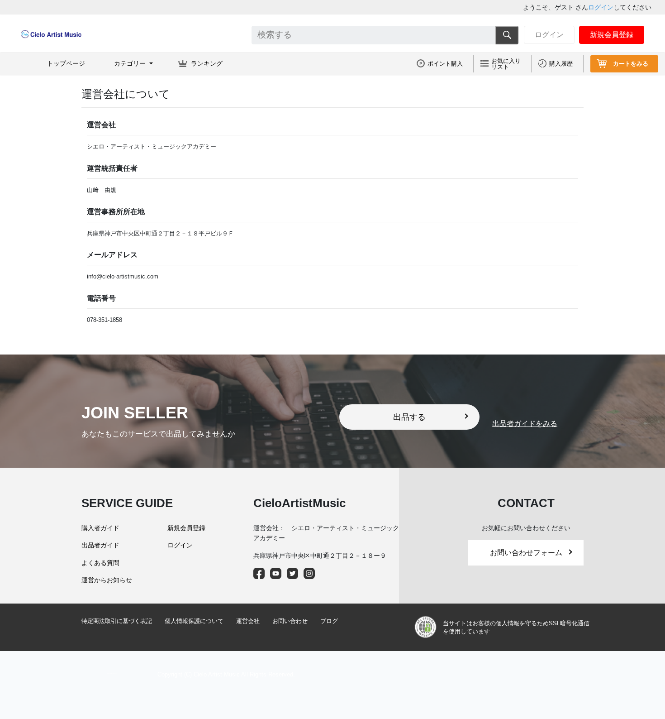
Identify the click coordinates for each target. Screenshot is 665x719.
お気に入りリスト (506, 64)
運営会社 (248, 621)
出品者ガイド (100, 545)
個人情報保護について (194, 621)
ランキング (207, 63)
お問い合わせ (290, 621)
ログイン (600, 7)
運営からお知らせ (106, 580)
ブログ (329, 621)
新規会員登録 (611, 34)
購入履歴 (561, 63)
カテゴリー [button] (130, 63)
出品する (409, 417)
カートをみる (630, 63)
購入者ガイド (100, 528)
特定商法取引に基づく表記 (116, 621)
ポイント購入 (445, 63)
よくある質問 (100, 562)
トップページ (66, 63)
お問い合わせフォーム (526, 552)
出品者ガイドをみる (524, 423)
